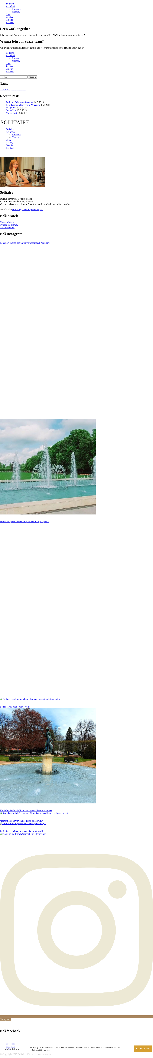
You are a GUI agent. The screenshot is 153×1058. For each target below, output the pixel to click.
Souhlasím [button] (143, 1049)
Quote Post (11, 110)
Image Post (11, 107)
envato (2, 90)
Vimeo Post (11, 113)
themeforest (21, 90)
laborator (14, 90)
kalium (7, 90)
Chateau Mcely (7, 222)
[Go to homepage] (15, 124)
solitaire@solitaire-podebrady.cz (27, 209)
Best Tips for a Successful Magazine (23, 105)
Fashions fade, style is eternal (19, 102)
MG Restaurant (7, 227)
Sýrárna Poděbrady (9, 225)
